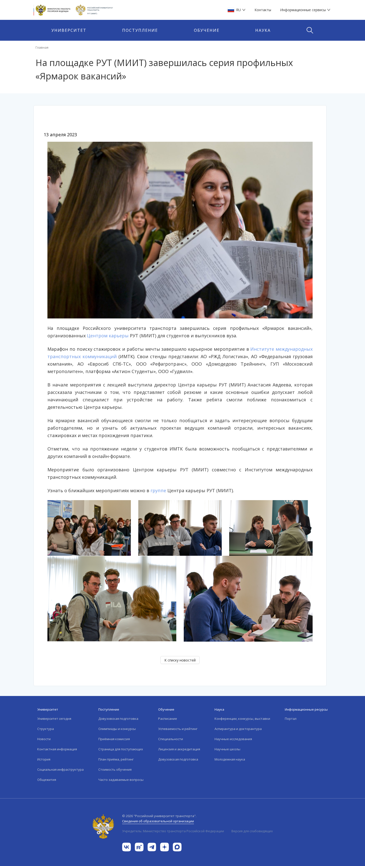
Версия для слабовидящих (252, 831)
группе (158, 490)
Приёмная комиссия (114, 739)
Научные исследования (233, 739)
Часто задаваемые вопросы (121, 779)
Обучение (206, 30)
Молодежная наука (230, 759)
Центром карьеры (108, 336)
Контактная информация (57, 749)
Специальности (170, 739)
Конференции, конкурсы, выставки (242, 718)
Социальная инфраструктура (60, 769)
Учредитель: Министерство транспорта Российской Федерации (173, 831)
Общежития (46, 779)
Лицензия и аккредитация (179, 749)
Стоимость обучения (115, 769)
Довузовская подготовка (118, 718)
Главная (42, 47)
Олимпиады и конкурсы (117, 729)
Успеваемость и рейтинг (177, 729)
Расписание (167, 718)
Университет (68, 30)
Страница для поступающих (120, 749)
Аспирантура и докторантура (238, 729)
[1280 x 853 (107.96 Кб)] (180, 230)
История (43, 759)
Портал (290, 718)
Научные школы (227, 749)
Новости (44, 739)
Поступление (140, 30)
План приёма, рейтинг (116, 759)
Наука (263, 30)
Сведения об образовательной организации (158, 821)
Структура (45, 729)
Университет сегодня (54, 718)
